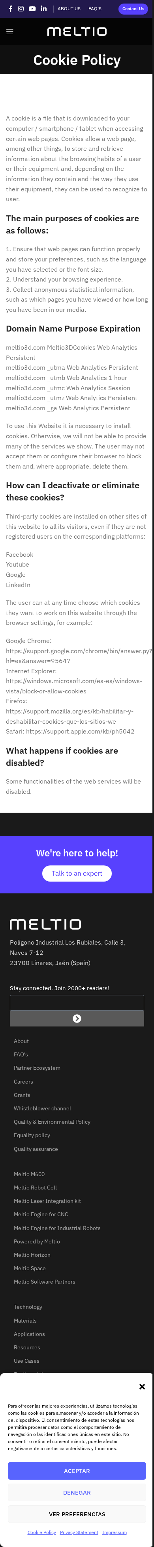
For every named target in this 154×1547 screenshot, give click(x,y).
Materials (25, 1320)
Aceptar (77, 1471)
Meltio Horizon (32, 1254)
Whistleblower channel (42, 1108)
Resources (27, 1347)
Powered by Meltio (37, 1241)
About (21, 1041)
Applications (29, 1334)
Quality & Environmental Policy (52, 1121)
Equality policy (32, 1135)
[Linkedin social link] (44, 9)
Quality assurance (36, 1148)
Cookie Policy (42, 1532)
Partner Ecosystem (37, 1067)
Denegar (77, 1492)
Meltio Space (30, 1268)
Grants (22, 1095)
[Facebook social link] (10, 9)
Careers (23, 1081)
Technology (28, 1306)
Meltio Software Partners (44, 1281)
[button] (142, 1387)
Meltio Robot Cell (35, 1187)
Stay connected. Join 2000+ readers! (59, 988)
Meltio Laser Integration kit (47, 1200)
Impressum (114, 1532)
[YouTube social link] (32, 9)
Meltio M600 (29, 1174)
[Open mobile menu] (10, 31)
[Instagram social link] (20, 9)
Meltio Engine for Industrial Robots (57, 1228)
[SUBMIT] (77, 1018)
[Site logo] (77, 31)
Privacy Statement (79, 1532)
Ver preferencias (77, 1514)
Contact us (133, 8)
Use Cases (26, 1360)
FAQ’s (21, 1054)
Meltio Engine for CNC (41, 1214)
